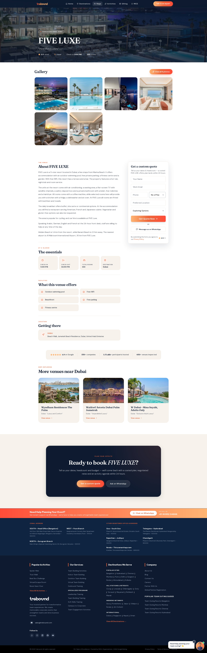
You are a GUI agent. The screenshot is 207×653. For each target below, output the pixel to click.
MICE (136, 4)
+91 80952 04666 (168, 514)
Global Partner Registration (155, 590)
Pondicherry (116, 604)
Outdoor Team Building (77, 578)
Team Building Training (76, 598)
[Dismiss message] (194, 641)
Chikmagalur (127, 589)
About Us (148, 571)
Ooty (137, 589)
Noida (108, 580)
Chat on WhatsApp (145, 513)
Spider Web (34, 571)
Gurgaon (130, 577)
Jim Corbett (118, 607)
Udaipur (134, 604)
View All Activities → (38, 591)
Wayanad (120, 592)
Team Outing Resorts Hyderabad (157, 612)
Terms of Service (163, 649)
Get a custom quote (90, 483)
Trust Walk (34, 575)
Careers (148, 582)
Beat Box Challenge (37, 578)
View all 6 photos (162, 72)
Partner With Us (151, 586)
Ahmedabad (118, 580)
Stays (98, 4)
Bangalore (110, 573)
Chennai (130, 573)
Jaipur (126, 604)
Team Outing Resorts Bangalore (157, 601)
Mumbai (109, 577)
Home (70, 4)
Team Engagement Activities (79, 610)
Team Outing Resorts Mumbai (156, 605)
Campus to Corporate (77, 606)
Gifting (125, 4)
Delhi (123, 577)
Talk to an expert (163, 4)
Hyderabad (120, 573)
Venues (48, 26)
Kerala (108, 607)
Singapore (117, 616)
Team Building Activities (77, 571)
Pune (117, 577)
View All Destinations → (116, 621)
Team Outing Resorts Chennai (156, 609)
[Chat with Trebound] (200, 646)
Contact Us (149, 578)
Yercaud (111, 592)
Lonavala (117, 589)
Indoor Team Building (76, 575)
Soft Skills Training (75, 602)
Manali (108, 595)
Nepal (126, 616)
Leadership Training (75, 594)
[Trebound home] (42, 4)
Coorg (108, 589)
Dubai (108, 616)
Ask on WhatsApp (118, 483)
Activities (111, 4)
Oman (132, 616)
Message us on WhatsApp (150, 229)
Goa (108, 604)
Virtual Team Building (76, 582)
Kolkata (128, 580)
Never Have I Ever (36, 586)
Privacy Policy (139, 239)
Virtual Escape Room (38, 582)
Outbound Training (75, 586)
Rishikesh (129, 592)
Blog (146, 575)
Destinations (84, 4)
